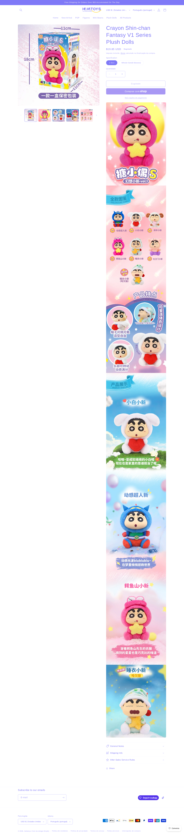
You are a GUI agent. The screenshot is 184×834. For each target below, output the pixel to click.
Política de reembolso (60, 831)
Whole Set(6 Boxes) (132, 63)
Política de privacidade (79, 831)
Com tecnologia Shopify (40, 831)
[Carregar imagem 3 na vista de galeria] (58, 115)
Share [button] (112, 768)
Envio (123, 53)
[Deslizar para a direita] (96, 115)
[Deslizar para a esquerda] (21, 115)
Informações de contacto (131, 831)
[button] (21, 10)
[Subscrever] (63, 797)
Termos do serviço (97, 831)
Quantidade (111, 69)
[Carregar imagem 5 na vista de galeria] (86, 115)
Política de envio (113, 831)
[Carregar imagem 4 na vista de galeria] (72, 115)
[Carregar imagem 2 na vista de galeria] (44, 115)
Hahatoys (27, 831)
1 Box (113, 63)
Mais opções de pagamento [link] (136, 98)
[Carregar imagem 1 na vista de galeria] (31, 115)
